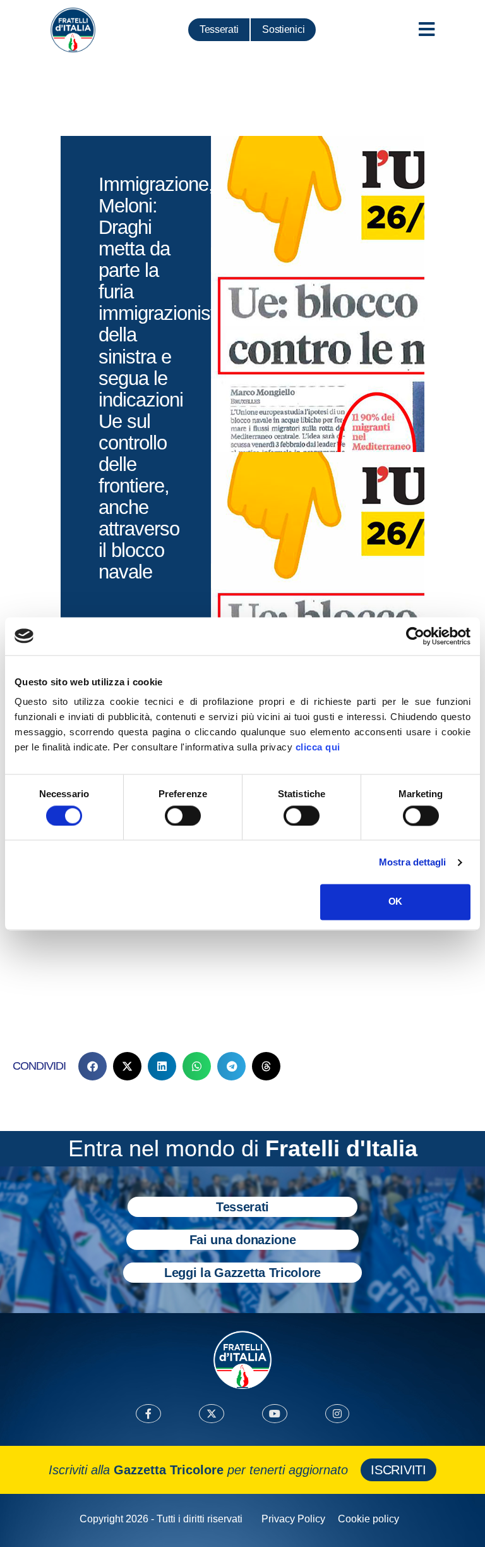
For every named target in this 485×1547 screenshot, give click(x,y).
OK (395, 901)
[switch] (183, 815)
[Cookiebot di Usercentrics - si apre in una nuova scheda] (415, 636)
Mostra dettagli (412, 862)
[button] (92, 1066)
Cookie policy (368, 1518)
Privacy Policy (293, 1518)
